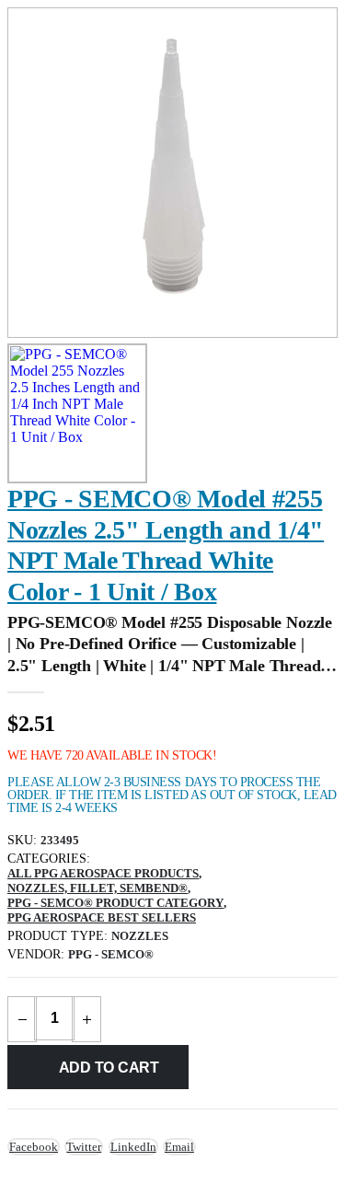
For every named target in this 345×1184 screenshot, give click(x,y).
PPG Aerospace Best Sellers (101, 917)
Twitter (83, 1147)
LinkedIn (133, 1147)
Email (179, 1147)
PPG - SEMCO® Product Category (115, 903)
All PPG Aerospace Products (103, 873)
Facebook (33, 1147)
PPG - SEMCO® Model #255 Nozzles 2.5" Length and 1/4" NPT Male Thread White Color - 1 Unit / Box (165, 545)
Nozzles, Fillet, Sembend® (97, 888)
